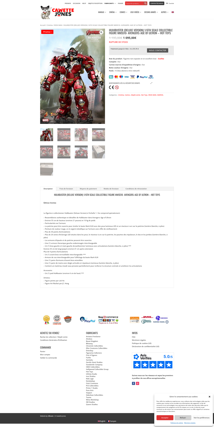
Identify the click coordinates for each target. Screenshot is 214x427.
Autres (163, 12)
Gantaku (89, 360)
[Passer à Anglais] (173, 15)
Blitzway (89, 343)
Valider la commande (48, 358)
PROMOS (68, 3)
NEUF (84, 3)
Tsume (88, 397)
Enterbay (89, 350)
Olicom (50, 416)
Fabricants (109, 3)
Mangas (101, 12)
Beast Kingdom (92, 341)
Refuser (183, 418)
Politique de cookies (177, 423)
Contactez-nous (156, 3)
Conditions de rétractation (136, 189)
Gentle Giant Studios (94, 362)
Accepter (164, 418)
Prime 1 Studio (92, 388)
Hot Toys (144, 95)
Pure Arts (89, 390)
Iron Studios (90, 376)
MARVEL (160, 95)
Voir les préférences (201, 418)
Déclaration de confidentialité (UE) (145, 346)
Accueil (42, 25)
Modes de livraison (111, 189)
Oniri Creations (92, 383)
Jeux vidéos (134, 12)
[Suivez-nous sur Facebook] (133, 383)
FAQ (133, 337)
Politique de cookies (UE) (141, 343)
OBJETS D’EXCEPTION (95, 3)
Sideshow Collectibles (94, 395)
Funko (88, 357)
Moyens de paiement (88, 189)
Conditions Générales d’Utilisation (53, 340)
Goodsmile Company (94, 364)
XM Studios (90, 402)
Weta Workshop (92, 400)
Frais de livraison (66, 189)
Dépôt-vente (135, 95)
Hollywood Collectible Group (97, 369)
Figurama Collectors (94, 353)
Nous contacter (157, 50)
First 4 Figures (91, 355)
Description (48, 189)
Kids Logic (90, 378)
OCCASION (76, 3)
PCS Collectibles (92, 386)
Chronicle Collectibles (94, 346)
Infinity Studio (91, 374)
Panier (120, 3)
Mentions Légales (189, 423)
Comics (122, 12)
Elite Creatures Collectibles (96, 348)
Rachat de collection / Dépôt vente (54, 337)
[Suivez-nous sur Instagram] (137, 383)
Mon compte (45, 354)
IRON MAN (58, 25)
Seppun (89, 393)
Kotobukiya (90, 381)
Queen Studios (92, 404)
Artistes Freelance (93, 336)
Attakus (89, 339)
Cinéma (112, 12)
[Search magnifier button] (145, 3)
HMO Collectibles (93, 367)
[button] (209, 397)
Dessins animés (150, 12)
